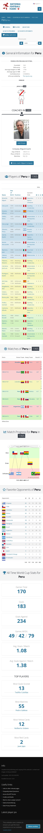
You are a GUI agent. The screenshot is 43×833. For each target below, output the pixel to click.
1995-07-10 (5, 372)
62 (25, 503)
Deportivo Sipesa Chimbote (30, 200)
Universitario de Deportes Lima (31, 219)
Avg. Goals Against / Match (21, 661)
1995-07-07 (5, 382)
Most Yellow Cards (21, 720)
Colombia (9, 510)
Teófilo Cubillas (21, 692)
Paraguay (9, 523)
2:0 (37, 372)
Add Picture (21, 143)
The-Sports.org (27, 76)
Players (17, 27)
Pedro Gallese (21, 710)
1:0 (37, 399)
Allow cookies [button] (33, 826)
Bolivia (8, 513)
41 (25, 517)
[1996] (40, 43)
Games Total (21, 587)
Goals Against (22, 617)
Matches (27, 27)
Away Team (29, 357)
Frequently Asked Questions (11, 791)
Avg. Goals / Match (21, 646)
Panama (8, 544)
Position (17, 195)
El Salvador (9, 558)
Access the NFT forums (9, 794)
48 (25, 510)
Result (38, 357)
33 (25, 527)
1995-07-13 (5, 362)
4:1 (37, 391)
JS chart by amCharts (33, 477)
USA (7, 547)
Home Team (20, 357)
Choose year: (22, 39)
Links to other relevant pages (11, 788)
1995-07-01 (5, 391)
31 (25, 530)
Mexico (8, 534)
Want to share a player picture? (11, 800)
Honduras (9, 537)
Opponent (5, 498)
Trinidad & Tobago (11, 554)
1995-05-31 (5, 406)
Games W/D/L (21, 631)
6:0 (37, 416)
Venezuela (9, 520)
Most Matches (21, 702)
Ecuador (8, 517)
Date (3, 357)
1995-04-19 (5, 416)
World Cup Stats (10, 35)
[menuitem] (24, 446)
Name (4, 195)
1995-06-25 (5, 399)
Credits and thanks (8, 797)
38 (25, 520)
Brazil (8, 527)
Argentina (9, 530)
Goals (21, 602)
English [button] (37, 3)
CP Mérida (30, 211)
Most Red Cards (21, 738)
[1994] (21, 43)
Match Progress (9, 31)
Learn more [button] (7, 830)
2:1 (37, 362)
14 (25, 534)
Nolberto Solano (21, 728)
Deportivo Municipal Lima (30, 310)
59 (25, 506)
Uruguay (8, 503)
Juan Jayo (21, 746)
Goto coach (22, 163)
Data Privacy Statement (9, 805)
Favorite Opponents (25, 31)
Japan (8, 551)
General (7, 27)
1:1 (37, 382)
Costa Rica (9, 541)
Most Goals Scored (21, 684)
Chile (7, 506)
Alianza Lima (31, 255)
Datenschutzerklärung (9, 803)
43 (25, 513)
